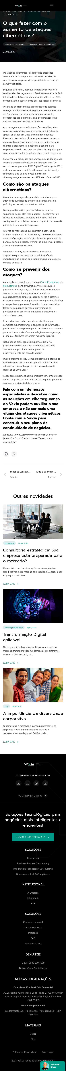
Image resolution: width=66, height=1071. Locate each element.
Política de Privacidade (24, 1052)
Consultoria (9, 543)
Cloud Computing (49, 282)
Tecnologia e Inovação (14, 627)
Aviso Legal (47, 1052)
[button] (14, 454)
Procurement (10, 286)
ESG (6, 706)
